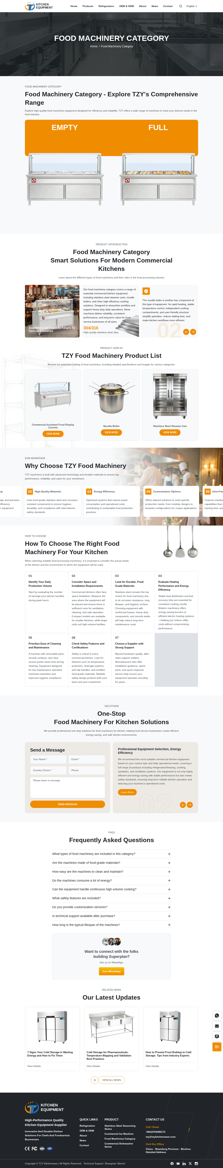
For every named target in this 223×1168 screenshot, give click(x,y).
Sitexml (121, 1163)
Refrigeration (106, 6)
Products (88, 6)
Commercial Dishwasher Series (119, 1145)
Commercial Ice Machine (119, 1133)
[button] (186, 332)
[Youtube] (178, 1164)
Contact (168, 6)
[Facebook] (172, 1164)
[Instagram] (196, 1164)
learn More (127, 788)
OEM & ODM (126, 6)
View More (53, 434)
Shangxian (110, 1163)
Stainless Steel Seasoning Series (120, 1127)
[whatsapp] (80, 375)
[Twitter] (190, 1164)
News (155, 6)
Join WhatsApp (111, 971)
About (142, 6)
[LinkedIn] (184, 1164)
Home (74, 6)
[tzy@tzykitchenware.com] (80, 390)
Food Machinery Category (117, 46)
